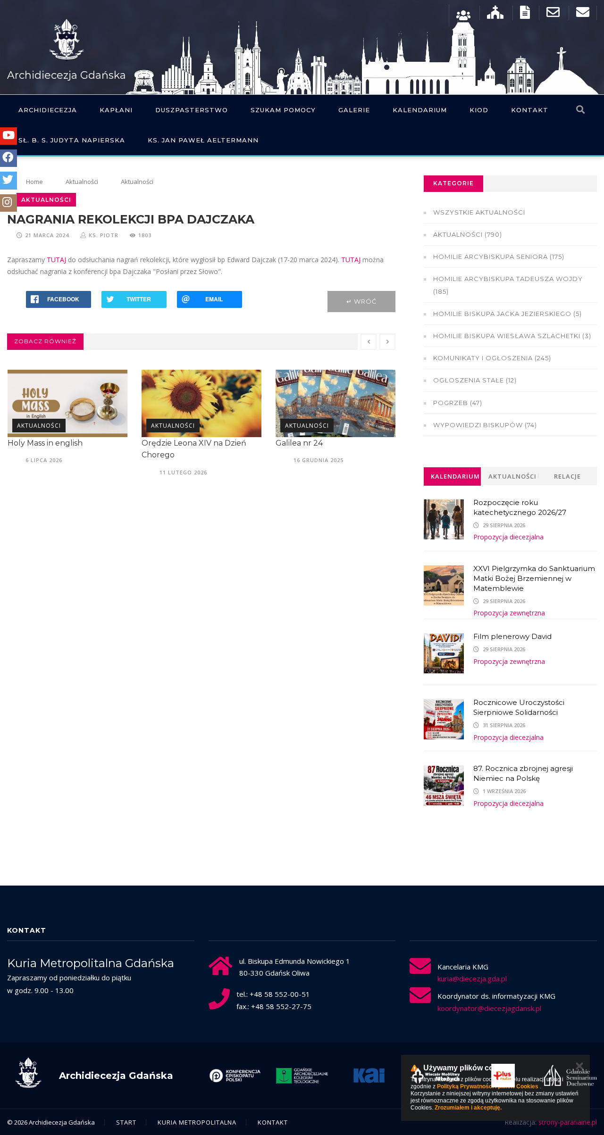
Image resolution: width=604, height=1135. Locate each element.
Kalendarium (420, 110)
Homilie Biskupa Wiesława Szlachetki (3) (512, 336)
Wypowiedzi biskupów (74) (485, 425)
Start (126, 1122)
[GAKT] (279, 1075)
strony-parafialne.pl (567, 1122)
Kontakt (529, 110)
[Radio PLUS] (481, 1075)
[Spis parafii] (495, 14)
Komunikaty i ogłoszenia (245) (492, 358)
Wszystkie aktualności (479, 212)
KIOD (479, 110)
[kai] (346, 1075)
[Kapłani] (463, 14)
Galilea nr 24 (178, 443)
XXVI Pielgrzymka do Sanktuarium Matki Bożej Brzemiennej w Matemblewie (534, 578)
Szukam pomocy (283, 110)
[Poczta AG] (553, 14)
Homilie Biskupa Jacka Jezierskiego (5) (507, 313)
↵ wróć (361, 301)
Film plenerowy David (512, 636)
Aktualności (82, 181)
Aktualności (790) (467, 234)
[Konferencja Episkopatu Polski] (212, 1075)
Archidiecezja (47, 110)
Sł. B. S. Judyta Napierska (71, 140)
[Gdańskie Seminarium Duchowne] (548, 1075)
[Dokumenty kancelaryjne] (525, 14)
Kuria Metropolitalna (197, 1122)
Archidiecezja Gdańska (66, 75)
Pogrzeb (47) (457, 402)
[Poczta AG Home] (582, 14)
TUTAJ (56, 259)
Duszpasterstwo (191, 110)
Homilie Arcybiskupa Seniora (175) (498, 256)
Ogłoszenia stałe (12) (475, 380)
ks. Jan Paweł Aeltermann (203, 140)
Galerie (354, 110)
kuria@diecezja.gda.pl (472, 978)
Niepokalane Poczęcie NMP (342, 443)
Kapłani (116, 110)
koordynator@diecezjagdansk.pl (489, 1008)
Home (34, 181)
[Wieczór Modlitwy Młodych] (414, 1075)
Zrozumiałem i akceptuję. (468, 1107)
